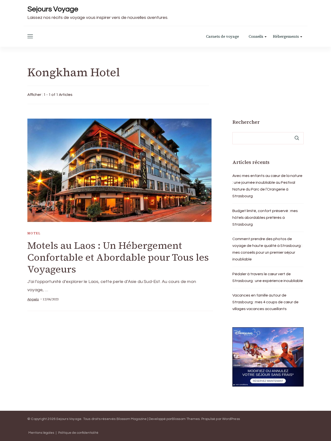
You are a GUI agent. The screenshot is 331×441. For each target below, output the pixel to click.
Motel (33, 233)
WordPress (231, 419)
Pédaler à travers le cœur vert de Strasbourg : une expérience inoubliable (267, 277)
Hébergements (286, 36)
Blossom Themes (186, 419)
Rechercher (246, 122)
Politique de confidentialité (78, 432)
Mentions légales (41, 432)
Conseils (256, 36)
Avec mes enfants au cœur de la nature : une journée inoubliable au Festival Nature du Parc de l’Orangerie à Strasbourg (267, 186)
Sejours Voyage (52, 9)
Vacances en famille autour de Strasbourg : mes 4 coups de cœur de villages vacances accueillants (265, 302)
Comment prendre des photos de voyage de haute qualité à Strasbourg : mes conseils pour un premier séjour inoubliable (267, 249)
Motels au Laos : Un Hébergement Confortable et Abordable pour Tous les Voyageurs (118, 257)
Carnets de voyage (222, 36)
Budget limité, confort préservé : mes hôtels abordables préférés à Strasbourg (265, 217)
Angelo (33, 299)
